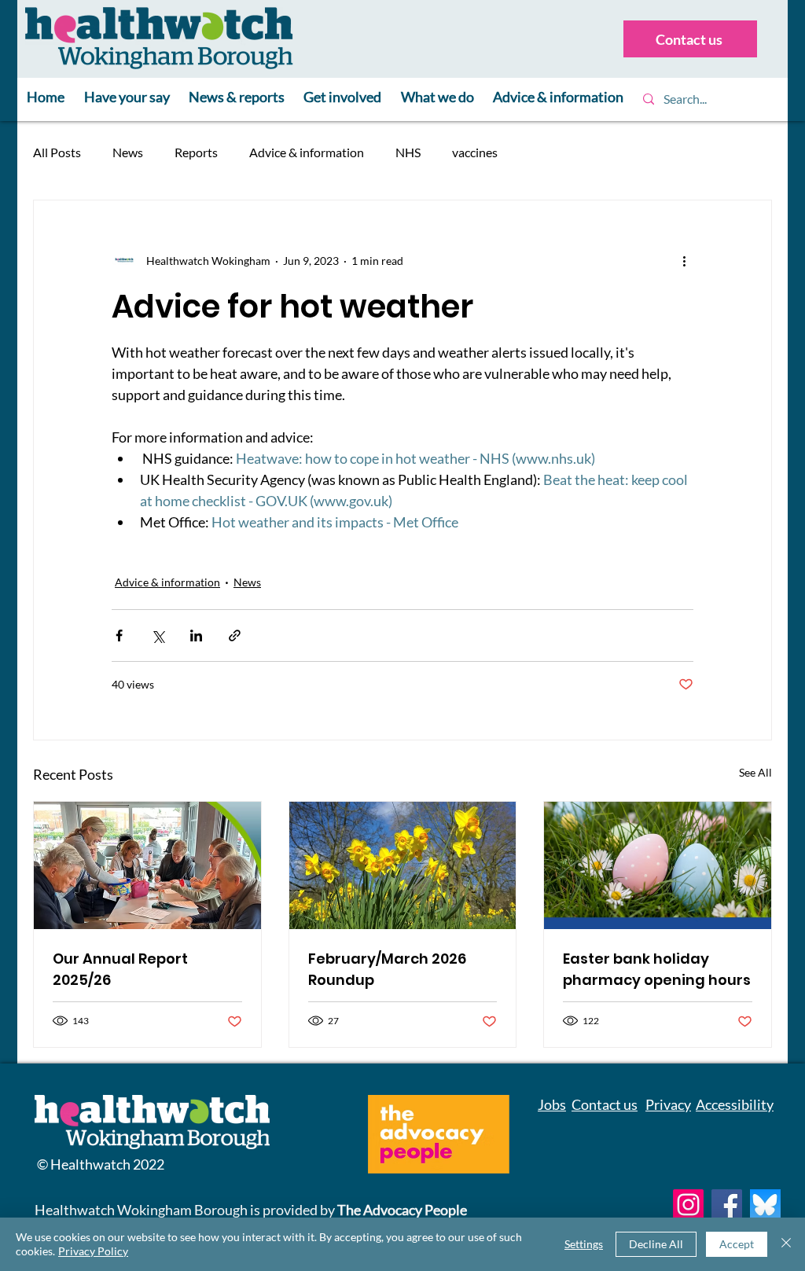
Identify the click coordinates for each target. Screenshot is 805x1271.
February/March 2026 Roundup (387, 969)
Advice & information (306, 152)
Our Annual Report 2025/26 (120, 969)
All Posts (57, 152)
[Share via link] (234, 635)
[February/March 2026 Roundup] (402, 865)
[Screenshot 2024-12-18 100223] (765, 1204)
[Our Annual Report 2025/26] (147, 865)
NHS (408, 152)
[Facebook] (726, 1204)
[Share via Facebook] (119, 635)
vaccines (475, 152)
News (127, 152)
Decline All (656, 1244)
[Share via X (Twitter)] (157, 635)
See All (755, 772)
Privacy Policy (93, 1251)
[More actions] (684, 260)
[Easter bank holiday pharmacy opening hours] (657, 865)
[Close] (786, 1244)
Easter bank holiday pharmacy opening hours (657, 969)
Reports (196, 152)
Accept (736, 1244)
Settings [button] (583, 1244)
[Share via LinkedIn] (196, 635)
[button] (126, 97)
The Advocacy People (402, 1209)
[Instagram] (688, 1204)
